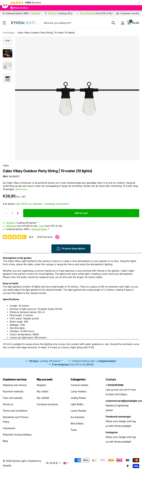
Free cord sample (13, 397)
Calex (6, 165)
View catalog (5, 22)
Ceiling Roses (78, 397)
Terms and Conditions (15, 410)
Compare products (47, 404)
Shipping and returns (14, 385)
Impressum (9, 428)
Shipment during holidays (17, 434)
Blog (5, 440)
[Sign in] (122, 23)
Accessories (77, 417)
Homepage (9, 32)
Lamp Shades (78, 410)
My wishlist (43, 397)
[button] (18, 213)
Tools (74, 429)
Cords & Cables (79, 385)
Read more (21, 189)
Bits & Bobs (77, 423)
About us (8, 404)
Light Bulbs (77, 404)
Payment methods (13, 391)
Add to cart (81, 212)
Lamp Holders (78, 391)
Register (41, 385)
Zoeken (113, 23)
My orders (42, 391)
